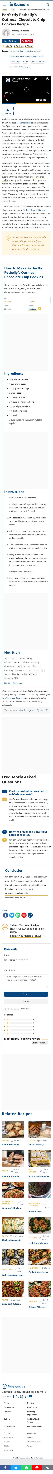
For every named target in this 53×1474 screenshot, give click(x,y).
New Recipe (32, 1407)
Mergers (7, 1442)
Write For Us (8, 1437)
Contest (30, 1437)
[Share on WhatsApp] (17, 915)
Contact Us (31, 1433)
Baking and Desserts (13, 698)
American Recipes (33, 51)
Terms (29, 1446)
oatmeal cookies (25, 122)
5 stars (27, 959)
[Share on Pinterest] (27, 41)
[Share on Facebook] (5, 915)
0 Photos (29, 46)
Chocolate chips (17, 67)
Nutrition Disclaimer (13, 683)
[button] (47, 1467)
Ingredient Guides (34, 1426)
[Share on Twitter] (11, 915)
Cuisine (7, 1419)
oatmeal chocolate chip (16, 893)
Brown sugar (15, 61)
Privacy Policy (9, 1450)
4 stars (24, 959)
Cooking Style (9, 1426)
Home (4, 9)
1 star (16, 959)
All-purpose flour (17, 51)
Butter (25, 61)
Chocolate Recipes (38, 61)
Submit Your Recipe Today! (25, 935)
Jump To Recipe (10, 41)
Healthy (30, 1403)
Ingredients (9, 1407)
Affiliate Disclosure (34, 1442)
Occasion (8, 1411)
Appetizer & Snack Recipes (20, 56)
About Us (7, 1433)
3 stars (22, 959)
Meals (6, 1403)
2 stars (19, 959)
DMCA (6, 1446)
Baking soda (37, 56)
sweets (5, 150)
